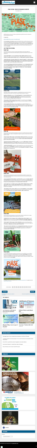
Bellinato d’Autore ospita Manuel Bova (26, 310)
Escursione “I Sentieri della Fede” (26, 325)
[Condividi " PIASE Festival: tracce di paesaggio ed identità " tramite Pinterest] (20, 287)
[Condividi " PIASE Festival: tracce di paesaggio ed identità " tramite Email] (28, 287)
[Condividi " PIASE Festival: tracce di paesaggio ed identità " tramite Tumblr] (18, 287)
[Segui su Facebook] (36, 446)
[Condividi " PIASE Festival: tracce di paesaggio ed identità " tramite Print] (30, 287)
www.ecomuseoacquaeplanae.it (21, 280)
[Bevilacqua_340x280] (10, 424)
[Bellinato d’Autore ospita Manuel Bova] (26, 304)
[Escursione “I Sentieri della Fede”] (26, 318)
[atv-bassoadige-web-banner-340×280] (10, 409)
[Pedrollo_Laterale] (15, 393)
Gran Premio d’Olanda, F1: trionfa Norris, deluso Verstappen (13, 344)
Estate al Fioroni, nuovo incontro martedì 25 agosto (11, 346)
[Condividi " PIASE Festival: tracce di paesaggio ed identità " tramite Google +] (16, 287)
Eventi (20, 10)
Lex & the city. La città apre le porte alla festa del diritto (9, 310)
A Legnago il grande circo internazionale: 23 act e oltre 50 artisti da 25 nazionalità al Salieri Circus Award (18, 339)
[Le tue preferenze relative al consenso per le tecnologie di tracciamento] (2, 447)
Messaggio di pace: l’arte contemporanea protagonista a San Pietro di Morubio (16, 336)
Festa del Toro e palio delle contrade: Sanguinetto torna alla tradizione (14, 341)
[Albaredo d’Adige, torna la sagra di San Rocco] (10, 318)
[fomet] (10, 370)
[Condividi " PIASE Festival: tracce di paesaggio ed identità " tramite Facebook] (13, 287)
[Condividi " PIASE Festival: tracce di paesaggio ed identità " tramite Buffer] (24, 287)
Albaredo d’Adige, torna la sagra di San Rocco (10, 325)
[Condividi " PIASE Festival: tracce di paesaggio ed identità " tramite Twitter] (15, 287)
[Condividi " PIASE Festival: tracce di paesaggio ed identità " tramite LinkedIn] (22, 287)
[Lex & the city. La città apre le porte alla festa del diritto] (10, 304)
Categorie (3, 434)
